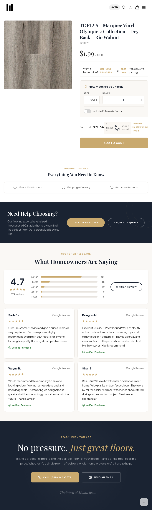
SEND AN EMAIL (104, 477)
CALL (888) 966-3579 (57, 477)
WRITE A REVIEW (126, 286)
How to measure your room (140, 127)
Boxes (106, 93)
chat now (123, 70)
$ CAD (115, 7)
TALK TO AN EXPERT (85, 222)
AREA (86, 93)
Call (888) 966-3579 (106, 70)
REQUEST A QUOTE (126, 222)
